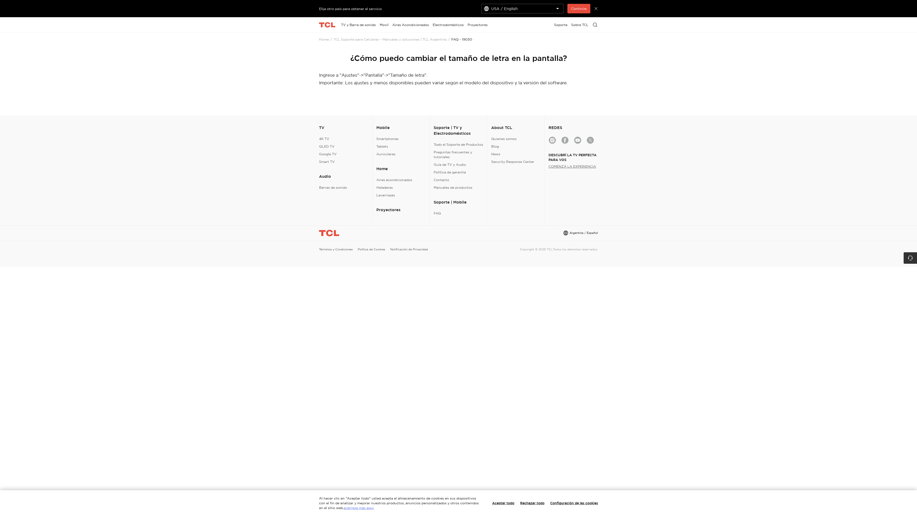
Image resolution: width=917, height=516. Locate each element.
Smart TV (327, 162)
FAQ (437, 213)
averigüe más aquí (359, 508)
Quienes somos (504, 139)
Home (324, 39)
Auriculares (385, 154)
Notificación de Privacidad (409, 249)
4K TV (324, 139)
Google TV (328, 154)
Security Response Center (512, 162)
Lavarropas (385, 195)
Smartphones (387, 139)
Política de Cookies (371, 249)
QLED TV (327, 146)
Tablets (382, 146)
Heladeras (384, 187)
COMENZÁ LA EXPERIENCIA (572, 166)
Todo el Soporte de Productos (458, 144)
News (495, 154)
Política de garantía (450, 172)
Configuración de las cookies (574, 503)
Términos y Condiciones (336, 249)
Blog (495, 146)
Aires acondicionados (394, 180)
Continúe (578, 8)
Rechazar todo (532, 503)
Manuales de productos (453, 187)
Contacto (441, 180)
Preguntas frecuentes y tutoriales (453, 154)
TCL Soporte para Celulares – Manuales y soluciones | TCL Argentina (390, 39)
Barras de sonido (333, 187)
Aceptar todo (503, 503)
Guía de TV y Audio (450, 164)
